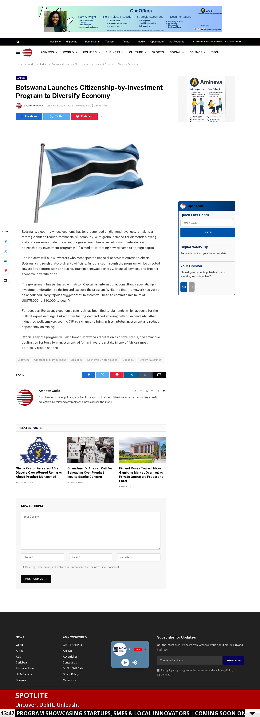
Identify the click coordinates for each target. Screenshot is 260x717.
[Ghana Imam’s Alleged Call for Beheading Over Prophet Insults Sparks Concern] (90, 450)
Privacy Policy (225, 670)
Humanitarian (92, 41)
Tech (215, 52)
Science (196, 52)
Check (208, 232)
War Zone (55, 41)
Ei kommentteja (80, 105)
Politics (90, 52)
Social (175, 52)
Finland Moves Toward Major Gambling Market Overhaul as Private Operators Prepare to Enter (141, 475)
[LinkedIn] (6, 261)
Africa (21, 78)
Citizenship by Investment (50, 359)
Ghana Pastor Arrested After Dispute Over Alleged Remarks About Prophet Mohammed (39, 473)
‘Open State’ (157, 41)
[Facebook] (6, 241)
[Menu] (18, 52)
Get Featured (176, 41)
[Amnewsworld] (27, 52)
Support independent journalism (217, 41)
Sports (158, 52)
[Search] (17, 41)
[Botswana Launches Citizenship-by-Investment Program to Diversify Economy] (91, 174)
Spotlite (31, 695)
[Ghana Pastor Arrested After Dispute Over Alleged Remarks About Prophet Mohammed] (39, 450)
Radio (141, 41)
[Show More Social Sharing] (102, 116)
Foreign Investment (150, 359)
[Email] (6, 280)
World (68, 52)
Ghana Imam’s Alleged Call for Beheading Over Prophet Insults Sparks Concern (89, 473)
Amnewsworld (35, 105)
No (191, 287)
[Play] (125, 662)
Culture (136, 52)
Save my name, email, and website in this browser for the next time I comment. (72, 567)
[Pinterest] (6, 270)
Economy (128, 359)
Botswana (24, 359)
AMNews (47, 52)
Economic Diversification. (102, 359)
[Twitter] (6, 251)
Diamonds (77, 359)
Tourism (109, 41)
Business (113, 52)
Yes (184, 287)
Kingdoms (71, 41)
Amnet (126, 41)
